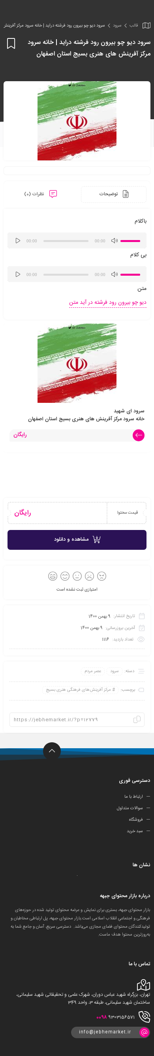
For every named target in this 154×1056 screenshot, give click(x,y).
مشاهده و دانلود (71, 539)
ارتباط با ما (133, 797)
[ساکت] (114, 240)
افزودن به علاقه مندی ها (10, 43)
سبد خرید (135, 831)
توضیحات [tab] (109, 194)
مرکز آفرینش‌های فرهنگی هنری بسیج (78, 690)
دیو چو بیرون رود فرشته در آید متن (107, 302)
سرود (117, 25)
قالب (134, 25)
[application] (77, 240)
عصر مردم (93, 671)
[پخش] (18, 240)
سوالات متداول (130, 808)
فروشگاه (136, 819)
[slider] (131, 240)
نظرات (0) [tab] (34, 194)
